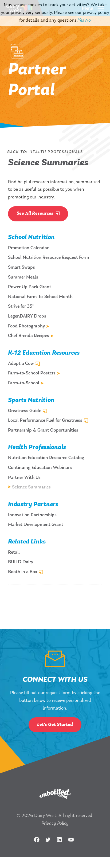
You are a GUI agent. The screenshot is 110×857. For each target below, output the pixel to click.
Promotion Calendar (28, 248)
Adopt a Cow (21, 363)
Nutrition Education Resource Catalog (46, 458)
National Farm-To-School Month (40, 297)
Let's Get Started (55, 724)
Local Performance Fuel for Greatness (45, 420)
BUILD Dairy (20, 562)
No (88, 20)
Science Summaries (31, 487)
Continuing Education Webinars (40, 467)
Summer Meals (23, 277)
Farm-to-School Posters (32, 373)
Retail (14, 552)
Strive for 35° (21, 306)
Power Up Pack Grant (29, 287)
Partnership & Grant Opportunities (43, 430)
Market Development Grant (35, 524)
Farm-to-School (23, 383)
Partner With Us (24, 477)
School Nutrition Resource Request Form (48, 257)
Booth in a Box (22, 572)
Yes (81, 20)
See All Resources (35, 213)
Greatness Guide (24, 411)
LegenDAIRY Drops (27, 316)
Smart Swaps (21, 267)
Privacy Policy (55, 823)
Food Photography (26, 326)
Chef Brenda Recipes (28, 336)
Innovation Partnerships (32, 515)
